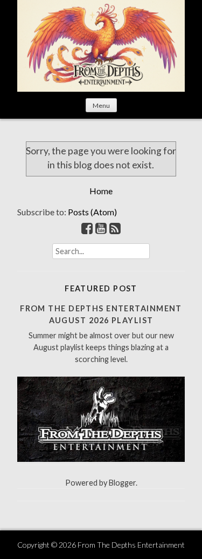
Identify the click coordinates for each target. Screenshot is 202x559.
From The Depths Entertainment (131, 544)
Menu (101, 105)
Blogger (122, 482)
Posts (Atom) (92, 212)
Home (101, 191)
